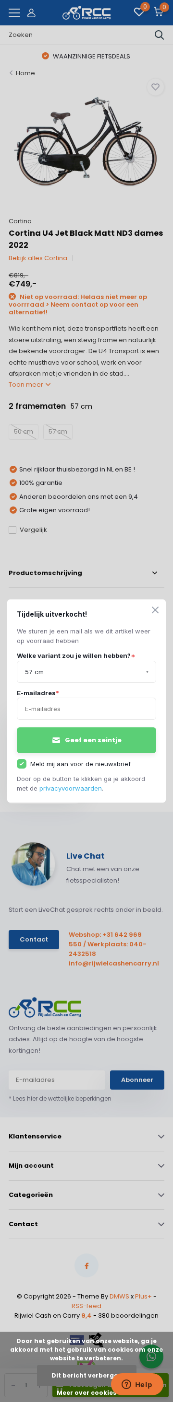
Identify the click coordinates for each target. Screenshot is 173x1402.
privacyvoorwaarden (70, 788)
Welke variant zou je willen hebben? (76, 655)
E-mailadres (38, 693)
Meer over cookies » (89, 1393)
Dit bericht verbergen (86, 1375)
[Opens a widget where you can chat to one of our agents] (137, 1385)
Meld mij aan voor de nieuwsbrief (80, 764)
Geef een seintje (93, 740)
